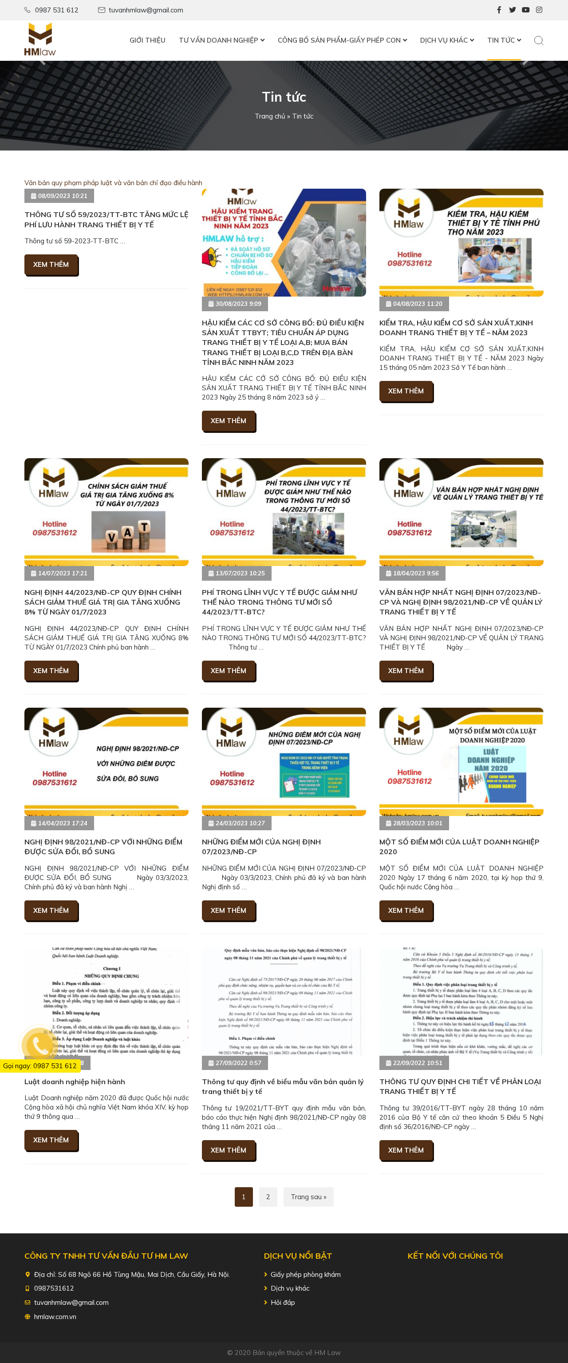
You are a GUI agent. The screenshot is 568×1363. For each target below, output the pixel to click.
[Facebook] (499, 9)
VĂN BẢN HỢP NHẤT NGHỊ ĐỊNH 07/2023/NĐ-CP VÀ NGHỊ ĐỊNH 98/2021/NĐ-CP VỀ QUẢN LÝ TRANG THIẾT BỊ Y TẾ (460, 602)
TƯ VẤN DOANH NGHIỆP (218, 40)
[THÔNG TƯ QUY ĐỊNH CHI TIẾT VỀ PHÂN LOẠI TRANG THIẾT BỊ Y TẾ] (461, 1001)
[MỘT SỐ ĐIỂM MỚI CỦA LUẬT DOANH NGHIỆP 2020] (461, 762)
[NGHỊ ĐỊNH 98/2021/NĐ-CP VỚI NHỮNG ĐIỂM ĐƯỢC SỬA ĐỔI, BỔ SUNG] (106, 762)
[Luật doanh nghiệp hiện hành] (106, 1001)
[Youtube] (525, 9)
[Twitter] (512, 9)
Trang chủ (270, 116)
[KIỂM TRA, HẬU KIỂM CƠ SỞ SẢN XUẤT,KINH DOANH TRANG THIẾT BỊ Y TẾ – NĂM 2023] (461, 243)
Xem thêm (51, 264)
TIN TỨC (501, 40)
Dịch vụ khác (290, 1288)
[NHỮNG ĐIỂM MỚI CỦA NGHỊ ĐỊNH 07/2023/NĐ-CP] (284, 762)
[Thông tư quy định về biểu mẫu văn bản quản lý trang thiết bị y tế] (284, 1001)
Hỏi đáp (283, 1302)
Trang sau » (309, 1197)
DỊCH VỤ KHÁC (444, 40)
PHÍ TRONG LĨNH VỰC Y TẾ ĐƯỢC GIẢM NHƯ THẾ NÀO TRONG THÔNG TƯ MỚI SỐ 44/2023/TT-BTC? (279, 602)
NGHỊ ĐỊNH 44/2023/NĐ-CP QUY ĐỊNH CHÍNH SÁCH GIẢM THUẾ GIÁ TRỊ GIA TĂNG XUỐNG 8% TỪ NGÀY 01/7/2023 (102, 602)
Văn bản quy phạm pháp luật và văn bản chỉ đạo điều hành (113, 182)
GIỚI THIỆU (148, 40)
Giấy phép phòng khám (306, 1274)
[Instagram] (539, 9)
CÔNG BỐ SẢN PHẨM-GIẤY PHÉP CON (339, 40)
